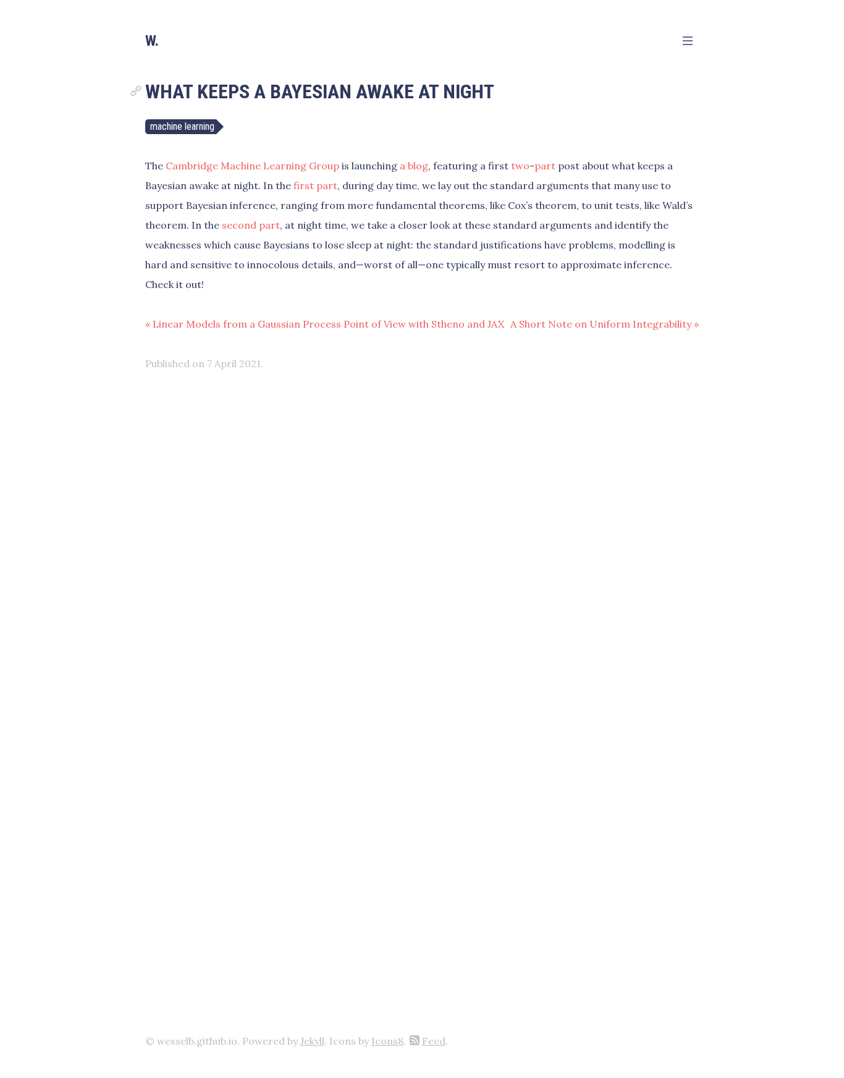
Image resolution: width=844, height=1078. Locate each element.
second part (251, 225)
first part (315, 185)
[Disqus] (422, 527)
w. (152, 40)
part (544, 165)
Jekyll (312, 1041)
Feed (433, 1041)
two (520, 165)
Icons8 (387, 1041)
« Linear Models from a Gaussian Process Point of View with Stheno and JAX (324, 324)
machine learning (182, 126)
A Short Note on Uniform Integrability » (604, 324)
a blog (414, 165)
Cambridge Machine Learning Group (252, 165)
